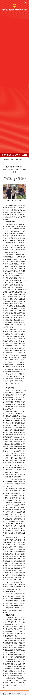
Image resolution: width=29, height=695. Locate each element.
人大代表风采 (18, 159)
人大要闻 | (17, 155)
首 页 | (4, 155)
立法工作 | (25, 155)
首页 (12, 159)
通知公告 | (10, 155)
